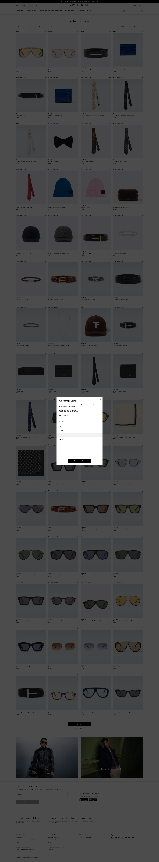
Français (61, 439)
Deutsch (61, 430)
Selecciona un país (64, 415)
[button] (100, 399)
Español (61, 435)
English (61, 426)
